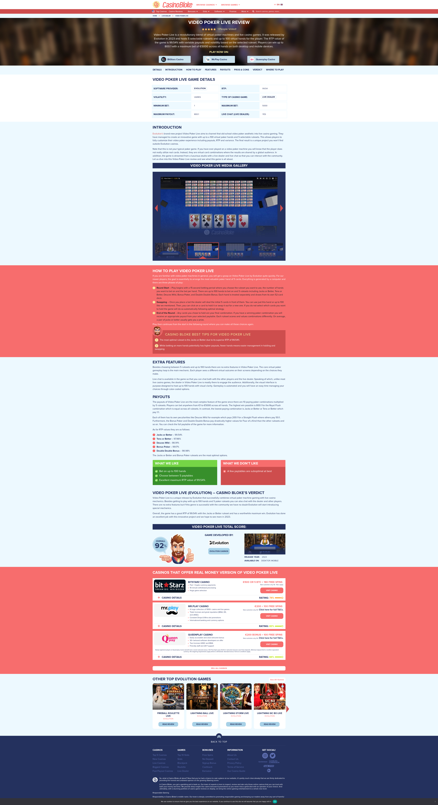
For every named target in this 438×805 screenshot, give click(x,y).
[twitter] (272, 756)
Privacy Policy (234, 763)
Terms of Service (235, 767)
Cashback (207, 767)
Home (155, 16)
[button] (156, 207)
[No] (435, 801)
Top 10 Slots (183, 755)
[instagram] (265, 756)
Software (218, 11)
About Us (232, 755)
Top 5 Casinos (160, 755)
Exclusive (207, 771)
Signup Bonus (209, 763)
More (243, 11)
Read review (168, 724)
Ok (275, 801)
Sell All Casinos (219, 668)
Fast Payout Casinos (163, 771)
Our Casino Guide (236, 771)
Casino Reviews (176, 11)
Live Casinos (159, 763)
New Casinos (159, 759)
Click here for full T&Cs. (271, 610)
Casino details (172, 598)
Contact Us (232, 759)
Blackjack (182, 763)
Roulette (181, 767)
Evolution (200, 88)
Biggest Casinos (161, 767)
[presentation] (287, 708)
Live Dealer (268, 97)
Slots (205, 11)
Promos (232, 11)
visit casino (272, 590)
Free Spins (207, 755)
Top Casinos (161, 11)
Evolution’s (158, 133)
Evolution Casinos (219, 551)
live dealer (166, 16)
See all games (277, 680)
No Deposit (207, 759)
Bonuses (192, 11)
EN (278, 5)
